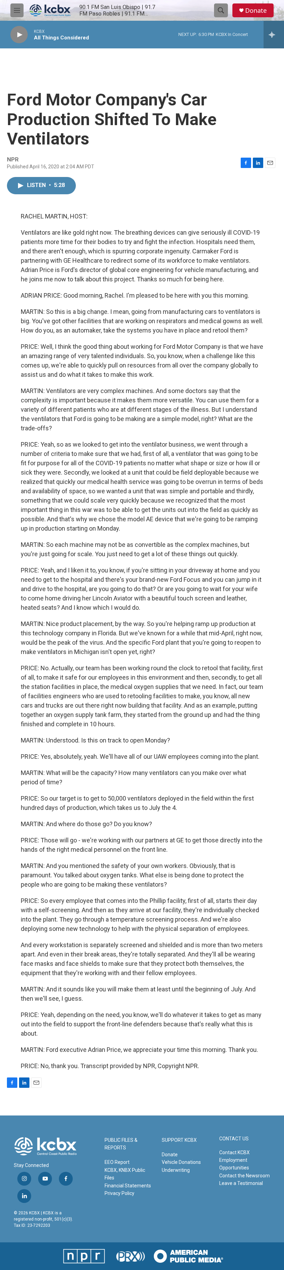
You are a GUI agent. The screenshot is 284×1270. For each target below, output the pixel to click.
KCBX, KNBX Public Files (125, 1173)
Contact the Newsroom (244, 1175)
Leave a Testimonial (241, 1183)
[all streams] (274, 34)
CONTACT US (234, 1138)
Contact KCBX (234, 1152)
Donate (256, 10)
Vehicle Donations (181, 1162)
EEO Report (117, 1162)
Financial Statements (128, 1185)
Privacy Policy (119, 1193)
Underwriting (176, 1170)
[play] (19, 35)
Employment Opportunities (234, 1163)
